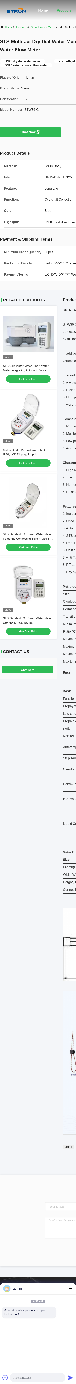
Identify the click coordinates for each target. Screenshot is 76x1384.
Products (64, 10)
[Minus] (70, 1288)
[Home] (16, 10)
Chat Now (27, 132)
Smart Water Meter (43, 27)
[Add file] (5, 1377)
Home (43, 10)
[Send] (70, 1377)
